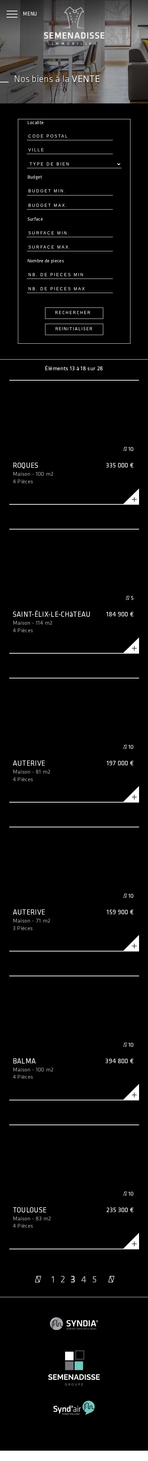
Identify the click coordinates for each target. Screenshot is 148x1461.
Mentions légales (19, 1450)
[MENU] (12, 15)
